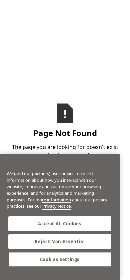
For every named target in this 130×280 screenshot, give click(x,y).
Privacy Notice (56, 206)
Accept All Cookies (60, 224)
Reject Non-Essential (60, 242)
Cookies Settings (60, 259)
